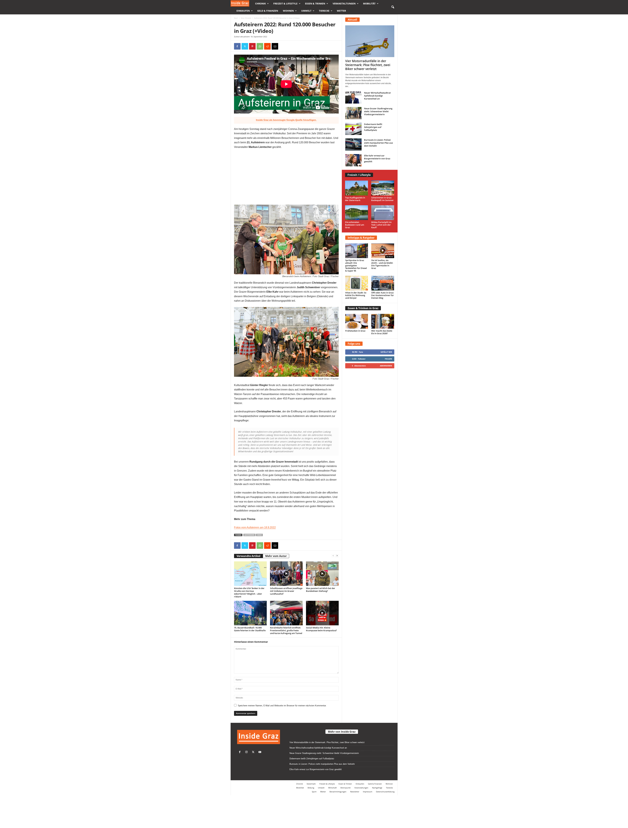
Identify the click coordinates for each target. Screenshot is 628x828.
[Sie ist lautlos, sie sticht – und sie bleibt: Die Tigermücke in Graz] (382, 250)
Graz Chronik (246, 18)
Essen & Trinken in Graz (363, 308)
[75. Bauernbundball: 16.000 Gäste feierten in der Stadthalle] (250, 613)
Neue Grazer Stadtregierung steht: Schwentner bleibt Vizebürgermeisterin (378, 111)
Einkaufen (243, 10)
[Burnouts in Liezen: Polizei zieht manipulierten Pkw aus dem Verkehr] (353, 144)
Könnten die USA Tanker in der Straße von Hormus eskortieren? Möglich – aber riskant (249, 592)
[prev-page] (333, 555)
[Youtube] (260, 752)
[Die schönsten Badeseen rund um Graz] (356, 212)
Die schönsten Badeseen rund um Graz (354, 225)
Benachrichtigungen (338, 791)
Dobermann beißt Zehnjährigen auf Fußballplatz (373, 127)
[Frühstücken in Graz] (356, 321)
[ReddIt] (267, 46)
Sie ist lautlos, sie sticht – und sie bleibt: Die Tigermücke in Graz (382, 264)
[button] (392, 7)
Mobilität (369, 3)
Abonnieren (386, 365)
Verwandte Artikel (248, 556)
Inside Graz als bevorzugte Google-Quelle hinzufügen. (286, 120)
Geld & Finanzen (267, 10)
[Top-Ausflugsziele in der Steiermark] (356, 188)
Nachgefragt (377, 787)
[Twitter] (254, 752)
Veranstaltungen (344, 3)
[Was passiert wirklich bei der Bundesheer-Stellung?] (322, 573)
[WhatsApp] (260, 46)
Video (259, 535)
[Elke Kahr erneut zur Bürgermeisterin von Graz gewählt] (353, 160)
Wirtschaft (332, 787)
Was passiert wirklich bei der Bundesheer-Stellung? (320, 589)
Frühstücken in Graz (355, 330)
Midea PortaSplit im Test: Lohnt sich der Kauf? (381, 225)
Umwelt (306, 10)
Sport (314, 791)
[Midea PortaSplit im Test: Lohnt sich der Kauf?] (382, 212)
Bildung (311, 787)
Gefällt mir (386, 352)
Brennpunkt (345, 787)
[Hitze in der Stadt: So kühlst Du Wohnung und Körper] (356, 283)
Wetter (341, 10)
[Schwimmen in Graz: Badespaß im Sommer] (382, 188)
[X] (245, 46)
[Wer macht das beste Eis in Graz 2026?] (382, 321)
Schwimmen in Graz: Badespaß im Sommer (382, 199)
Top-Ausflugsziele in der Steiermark (355, 199)
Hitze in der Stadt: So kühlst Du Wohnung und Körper (355, 295)
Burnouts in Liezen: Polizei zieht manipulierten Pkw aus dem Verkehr (378, 142)
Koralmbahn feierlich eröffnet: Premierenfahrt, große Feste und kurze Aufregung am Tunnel (286, 630)
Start (236, 18)
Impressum (367, 791)
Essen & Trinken (315, 3)
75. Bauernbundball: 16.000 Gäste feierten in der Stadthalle (250, 629)
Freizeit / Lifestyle (359, 175)
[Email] (275, 46)
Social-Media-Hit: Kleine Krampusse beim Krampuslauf (321, 629)
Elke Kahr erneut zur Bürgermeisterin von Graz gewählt (377, 158)
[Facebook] (237, 46)
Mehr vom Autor (276, 556)
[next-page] (337, 555)
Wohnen (288, 10)
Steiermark (311, 784)
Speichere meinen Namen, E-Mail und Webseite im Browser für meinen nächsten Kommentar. (282, 705)
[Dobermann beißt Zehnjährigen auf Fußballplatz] (353, 129)
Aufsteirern (249, 535)
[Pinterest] (252, 46)
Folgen (388, 359)
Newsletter (354, 791)
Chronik (260, 3)
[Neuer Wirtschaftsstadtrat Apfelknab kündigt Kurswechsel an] (353, 97)
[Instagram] (247, 752)
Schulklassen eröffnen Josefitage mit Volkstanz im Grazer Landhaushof (286, 591)
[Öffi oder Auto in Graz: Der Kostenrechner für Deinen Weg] (382, 283)
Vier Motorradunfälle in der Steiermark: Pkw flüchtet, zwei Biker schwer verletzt (367, 65)
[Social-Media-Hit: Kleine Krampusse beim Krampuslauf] (322, 613)
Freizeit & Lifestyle (285, 3)
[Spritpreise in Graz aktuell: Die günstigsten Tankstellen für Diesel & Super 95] (356, 250)
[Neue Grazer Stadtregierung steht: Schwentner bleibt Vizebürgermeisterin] (353, 113)
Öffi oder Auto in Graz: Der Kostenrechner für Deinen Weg (382, 295)
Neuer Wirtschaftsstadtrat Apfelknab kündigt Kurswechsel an (377, 95)
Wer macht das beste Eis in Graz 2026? (381, 332)
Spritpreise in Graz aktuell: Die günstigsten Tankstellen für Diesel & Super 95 (356, 265)
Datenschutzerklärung (385, 791)
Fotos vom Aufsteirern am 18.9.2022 (255, 527)
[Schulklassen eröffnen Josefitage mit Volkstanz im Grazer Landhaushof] (286, 573)
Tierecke (324, 10)
